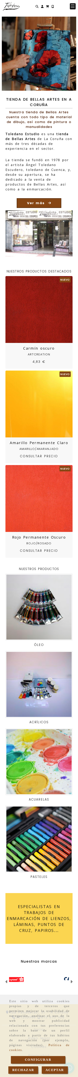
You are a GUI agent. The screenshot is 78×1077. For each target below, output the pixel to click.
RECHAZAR (23, 1070)
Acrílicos (38, 722)
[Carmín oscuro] (34, 309)
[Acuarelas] (39, 761)
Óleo (39, 645)
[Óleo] (39, 607)
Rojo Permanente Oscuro (39, 537)
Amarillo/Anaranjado (38, 449)
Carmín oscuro (39, 348)
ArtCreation (39, 354)
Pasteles (38, 877)
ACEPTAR (55, 1070)
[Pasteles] (39, 839)
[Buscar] (37, 6)
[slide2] (40, 88)
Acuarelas (39, 799)
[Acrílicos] (39, 684)
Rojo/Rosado (38, 543)
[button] (42, 6)
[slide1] (37, 88)
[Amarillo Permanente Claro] (34, 404)
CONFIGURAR (38, 1059)
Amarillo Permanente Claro (39, 442)
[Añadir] (43, 309)
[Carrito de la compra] (47, 6)
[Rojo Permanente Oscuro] (34, 498)
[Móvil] (52, 6)
